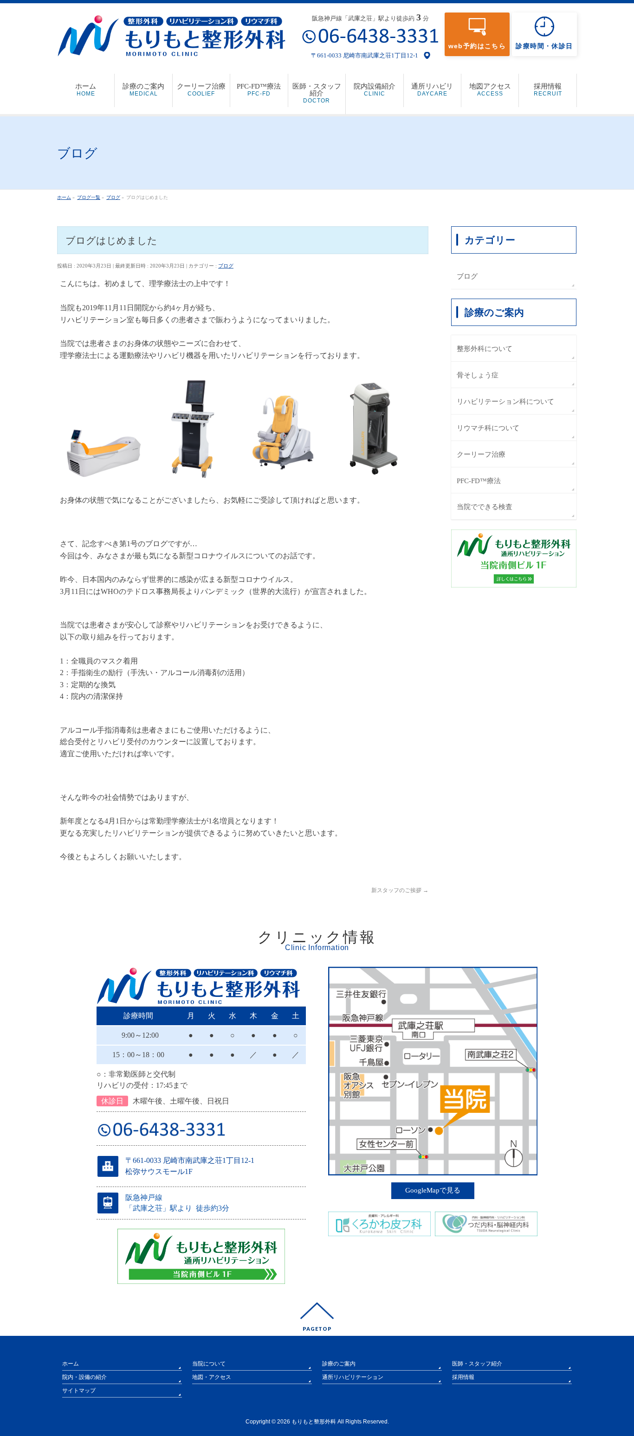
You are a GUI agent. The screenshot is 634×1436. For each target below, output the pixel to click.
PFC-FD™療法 (479, 481)
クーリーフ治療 (481, 454)
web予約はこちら (477, 46)
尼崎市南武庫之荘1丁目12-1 (380, 55)
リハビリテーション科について (505, 401)
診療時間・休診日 (544, 46)
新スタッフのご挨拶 (399, 890)
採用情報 (463, 1377)
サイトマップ (79, 1390)
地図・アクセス (211, 1377)
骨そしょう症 (477, 375)
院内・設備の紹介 (84, 1377)
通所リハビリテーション (352, 1377)
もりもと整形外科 (313, 1421)
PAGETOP (317, 1329)
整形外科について (484, 348)
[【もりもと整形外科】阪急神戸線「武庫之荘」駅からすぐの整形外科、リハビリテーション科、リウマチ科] (171, 46)
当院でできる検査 (484, 507)
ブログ (225, 265)
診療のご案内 (339, 1363)
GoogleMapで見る (432, 1190)
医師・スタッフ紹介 (477, 1363)
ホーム (70, 1363)
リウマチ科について (488, 428)
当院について (209, 1363)
